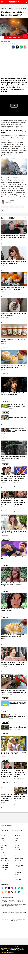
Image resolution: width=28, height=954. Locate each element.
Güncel (17, 207)
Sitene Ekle (18, 879)
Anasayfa (3, 8)
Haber (8, 916)
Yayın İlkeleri (21, 830)
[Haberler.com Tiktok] (12, 892)
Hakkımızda (3, 830)
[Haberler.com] (6, 825)
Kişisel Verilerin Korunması (19, 866)
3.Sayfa (3, 849)
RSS (16, 877)
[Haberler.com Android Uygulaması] (12, 901)
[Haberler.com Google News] (2, 888)
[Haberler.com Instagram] (12, 888)
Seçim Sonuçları (5, 863)
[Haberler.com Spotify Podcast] (22, 888)
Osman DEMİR (10, 201)
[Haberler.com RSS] (2, 892)
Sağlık (16, 838)
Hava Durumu (4, 858)
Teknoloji (17, 840)
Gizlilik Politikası (19, 860)
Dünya (2, 852)
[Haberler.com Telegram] (15, 892)
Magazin (3, 843)
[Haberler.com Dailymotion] (19, 892)
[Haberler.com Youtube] (9, 892)
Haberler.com (4, 856)
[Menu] (2, 2)
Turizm (17, 845)
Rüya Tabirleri (4, 867)
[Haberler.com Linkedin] (15, 888)
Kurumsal (17, 856)
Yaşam (21, 207)
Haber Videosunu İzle (13, 38)
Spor (2, 840)
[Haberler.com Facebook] (6, 888)
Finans (16, 843)
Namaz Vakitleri (5, 860)
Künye (16, 830)
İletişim (12, 830)
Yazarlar (17, 847)
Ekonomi (3, 838)
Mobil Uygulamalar (19, 874)
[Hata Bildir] (14, 919)
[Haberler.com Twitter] (9, 888)
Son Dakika (4, 845)
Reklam (8, 830)
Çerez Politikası (19, 863)
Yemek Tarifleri (4, 870)
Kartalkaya (11, 207)
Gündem (11, 8)
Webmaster (18, 872)
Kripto (2, 847)
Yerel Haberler (18, 849)
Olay (3, 210)
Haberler (3, 835)
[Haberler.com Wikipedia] (6, 892)
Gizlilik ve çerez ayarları (6, 919)
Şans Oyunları (4, 865)
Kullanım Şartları (19, 858)
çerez (7, 948)
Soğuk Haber (4, 207)
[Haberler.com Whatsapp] (19, 888)
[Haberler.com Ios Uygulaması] (4, 901)
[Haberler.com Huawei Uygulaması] (19, 901)
